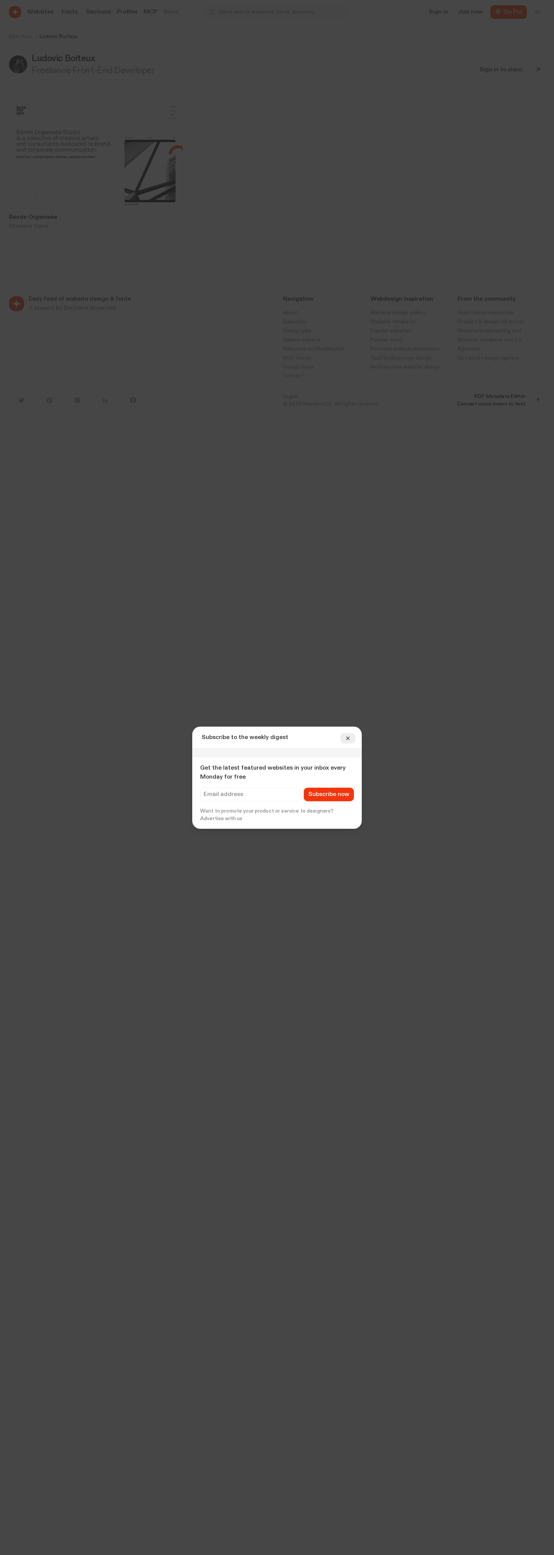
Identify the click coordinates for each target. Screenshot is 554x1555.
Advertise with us (221, 818)
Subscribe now (328, 794)
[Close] (347, 738)
